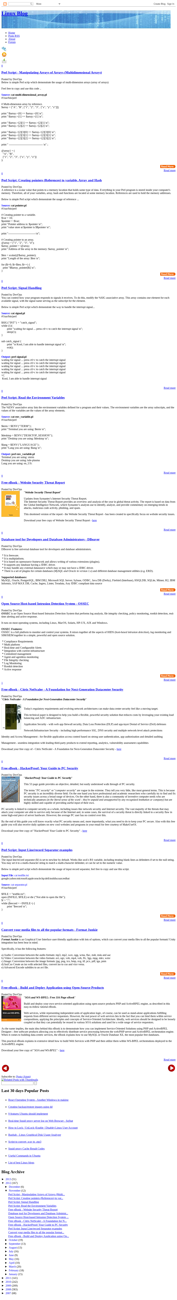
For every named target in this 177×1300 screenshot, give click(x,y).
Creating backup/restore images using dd (30, 1106)
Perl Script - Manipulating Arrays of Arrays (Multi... (36, 1194)
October (13, 1240)
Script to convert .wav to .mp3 (24, 1141)
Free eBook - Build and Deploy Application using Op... (38, 1236)
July (11, 1251)
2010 (9, 1281)
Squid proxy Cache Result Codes (26, 1148)
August (13, 1247)
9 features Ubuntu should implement (28, 1113)
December (15, 1186)
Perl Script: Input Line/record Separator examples (36, 850)
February (14, 1270)
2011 (9, 1278)
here (94, 520)
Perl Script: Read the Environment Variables (33, 397)
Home (11, 32)
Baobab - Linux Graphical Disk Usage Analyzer (34, 1134)
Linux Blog (14, 13)
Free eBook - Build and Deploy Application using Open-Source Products (52, 987)
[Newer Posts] (5, 1067)
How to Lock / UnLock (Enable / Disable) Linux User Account (43, 1127)
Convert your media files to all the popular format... (36, 1232)
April (12, 1262)
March (13, 1266)
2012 (9, 1183)
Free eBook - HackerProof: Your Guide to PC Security (39, 768)
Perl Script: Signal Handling (21, 288)
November (15, 1190)
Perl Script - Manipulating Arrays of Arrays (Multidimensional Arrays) (51, 72)
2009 (9, 1285)
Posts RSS (14, 35)
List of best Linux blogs (21, 1162)
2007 (9, 1293)
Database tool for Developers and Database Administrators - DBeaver (50, 539)
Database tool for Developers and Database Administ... (38, 1213)
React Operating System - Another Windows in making (38, 1099)
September (15, 1243)
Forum (12, 42)
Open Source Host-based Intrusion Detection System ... (38, 1217)
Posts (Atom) (23, 1076)
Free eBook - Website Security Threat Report (33, 482)
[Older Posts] (171, 1067)
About (11, 38)
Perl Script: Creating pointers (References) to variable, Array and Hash (51, 180)
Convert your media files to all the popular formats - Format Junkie (49, 930)
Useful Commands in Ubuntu (24, 1155)
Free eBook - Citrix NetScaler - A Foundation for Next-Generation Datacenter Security (62, 689)
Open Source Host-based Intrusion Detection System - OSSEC (45, 603)
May (12, 1259)
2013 (9, 1179)
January (13, 1274)
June (12, 1255)
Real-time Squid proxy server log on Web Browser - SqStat (40, 1120)
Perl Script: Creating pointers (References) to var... (35, 1198)
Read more (170, 170)
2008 (9, 1289)
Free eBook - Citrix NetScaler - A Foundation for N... (37, 1221)
